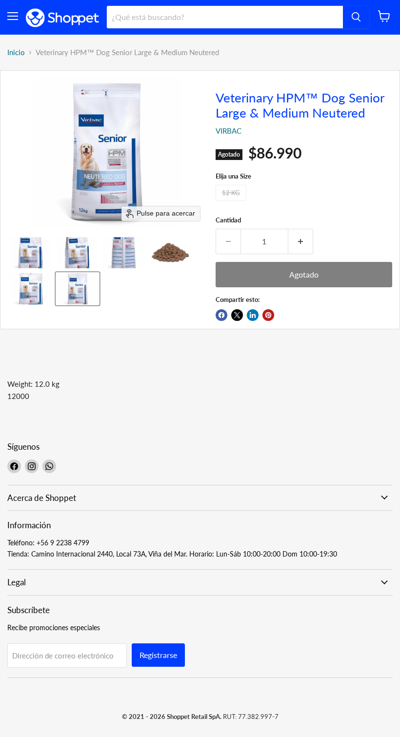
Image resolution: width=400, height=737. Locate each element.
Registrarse (158, 654)
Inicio (16, 52)
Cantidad (228, 220)
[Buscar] (356, 17)
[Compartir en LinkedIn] (253, 315)
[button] (31, 252)
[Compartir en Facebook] (221, 315)
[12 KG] (232, 203)
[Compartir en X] (237, 315)
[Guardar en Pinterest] (268, 315)
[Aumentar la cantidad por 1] (300, 241)
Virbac (228, 130)
